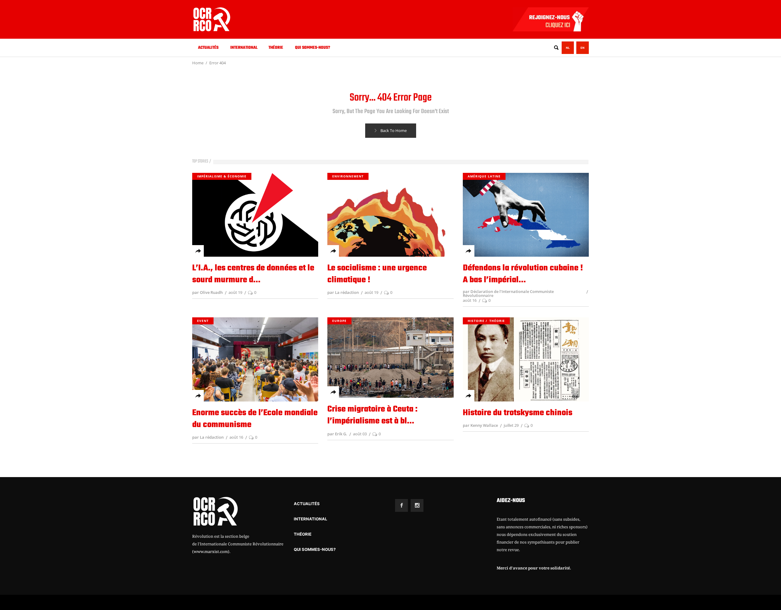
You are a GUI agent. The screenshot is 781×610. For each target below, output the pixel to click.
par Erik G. (337, 434)
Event (203, 321)
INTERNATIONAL (310, 518)
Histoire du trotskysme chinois (517, 413)
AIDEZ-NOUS (511, 500)
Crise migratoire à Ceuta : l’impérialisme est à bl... (372, 415)
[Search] (556, 48)
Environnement (348, 176)
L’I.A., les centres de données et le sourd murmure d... (253, 274)
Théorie (497, 321)
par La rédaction (343, 292)
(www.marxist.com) (210, 551)
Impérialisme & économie (222, 176)
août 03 (360, 434)
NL (568, 47)
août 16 (470, 300)
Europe (339, 321)
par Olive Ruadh (207, 292)
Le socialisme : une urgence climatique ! (377, 274)
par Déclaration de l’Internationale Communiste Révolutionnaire (508, 293)
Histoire (476, 321)
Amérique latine (484, 176)
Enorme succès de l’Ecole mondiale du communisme (255, 419)
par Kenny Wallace (480, 425)
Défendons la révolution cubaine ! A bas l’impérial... (523, 274)
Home (197, 63)
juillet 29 (511, 425)
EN (583, 47)
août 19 (235, 292)
